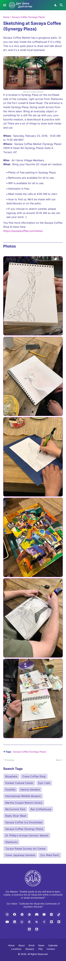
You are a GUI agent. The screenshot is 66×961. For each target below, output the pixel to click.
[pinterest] (22, 914)
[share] (44, 922)
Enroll (31, 945)
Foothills (10, 789)
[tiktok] (59, 914)
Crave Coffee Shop (34, 776)
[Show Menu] (4, 5)
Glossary (29, 949)
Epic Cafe (44, 783)
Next (58, 760)
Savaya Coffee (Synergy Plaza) (28, 17)
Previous (9, 760)
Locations (16, 949)
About (21, 945)
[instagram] (7, 914)
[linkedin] (14, 922)
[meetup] (29, 914)
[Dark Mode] (55, 5)
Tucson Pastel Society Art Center (25, 848)
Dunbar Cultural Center (19, 783)
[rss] (37, 922)
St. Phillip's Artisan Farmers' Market (26, 835)
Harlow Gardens (30, 789)
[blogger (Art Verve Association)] (29, 929)
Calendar (53, 945)
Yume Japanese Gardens (20, 855)
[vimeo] (51, 914)
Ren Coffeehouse (40, 809)
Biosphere (11, 776)
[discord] (37, 914)
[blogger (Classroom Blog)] (59, 922)
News (41, 945)
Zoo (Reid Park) (49, 855)
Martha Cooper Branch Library (23, 802)
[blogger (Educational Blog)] (51, 922)
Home (6, 17)
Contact (51, 949)
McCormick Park (15, 809)
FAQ (40, 949)
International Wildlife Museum (23, 796)
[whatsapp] (22, 922)
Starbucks (11, 842)
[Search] (62, 5)
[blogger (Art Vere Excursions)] (37, 929)
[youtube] (7, 922)
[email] (44, 914)
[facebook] (14, 914)
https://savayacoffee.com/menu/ (23, 230)
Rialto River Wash (15, 815)
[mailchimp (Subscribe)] (29, 922)
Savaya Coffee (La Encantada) (23, 822)
